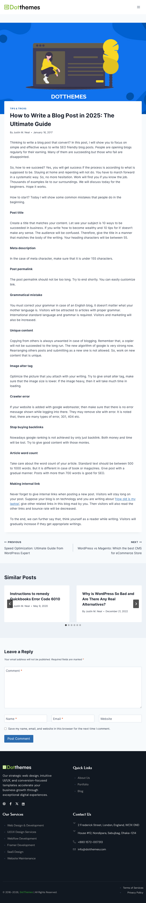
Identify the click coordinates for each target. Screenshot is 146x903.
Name (11, 718)
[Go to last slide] (10, 604)
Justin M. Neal (22, 132)
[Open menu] (138, 7)
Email (58, 718)
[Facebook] (11, 804)
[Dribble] (5, 804)
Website (106, 718)
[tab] (66, 625)
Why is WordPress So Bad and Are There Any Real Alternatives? (108, 599)
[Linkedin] (24, 804)
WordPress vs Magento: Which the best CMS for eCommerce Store (110, 548)
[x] (17, 804)
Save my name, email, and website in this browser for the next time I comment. (59, 728)
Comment (14, 671)
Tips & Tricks (18, 108)
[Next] (136, 604)
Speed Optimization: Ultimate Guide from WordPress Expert (33, 548)
